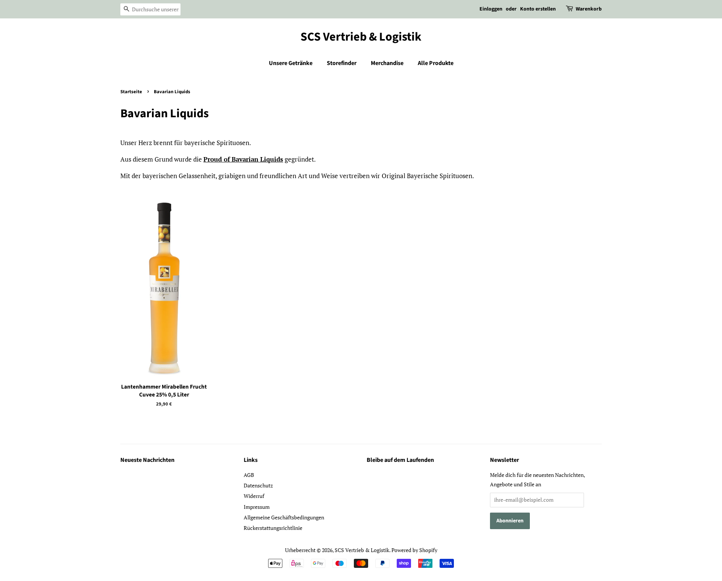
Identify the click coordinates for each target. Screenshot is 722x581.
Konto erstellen (538, 9)
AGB (249, 474)
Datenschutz (258, 485)
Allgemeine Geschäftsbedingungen (284, 517)
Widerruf (254, 495)
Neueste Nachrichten (147, 460)
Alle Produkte (436, 63)
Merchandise (387, 63)
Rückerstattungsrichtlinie (273, 527)
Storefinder (341, 63)
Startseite (131, 91)
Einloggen (490, 9)
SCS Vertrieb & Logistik (361, 37)
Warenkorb (589, 9)
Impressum (257, 506)
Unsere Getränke (290, 63)
